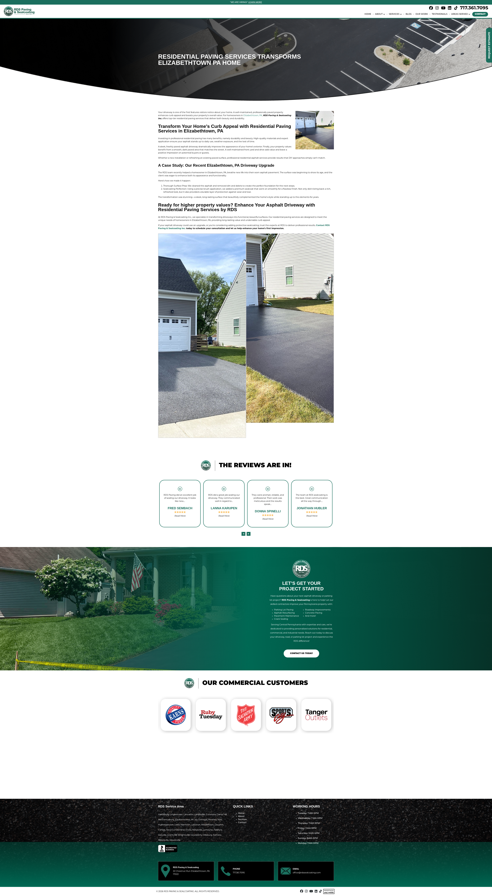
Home (368, 14)
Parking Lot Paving (283, 610)
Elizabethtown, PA (252, 116)
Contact (480, 14)
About (379, 14)
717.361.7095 (474, 8)
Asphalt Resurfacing (284, 613)
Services (394, 14)
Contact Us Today (301, 653)
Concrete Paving (313, 613)
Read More (180, 516)
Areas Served (459, 14)
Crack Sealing (281, 619)
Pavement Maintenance (286, 616)
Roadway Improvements (318, 610)
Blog (409, 14)
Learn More (255, 2)
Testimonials (439, 14)
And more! (310, 616)
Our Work (422, 14)
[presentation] (243, 534)
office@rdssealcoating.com (307, 873)
